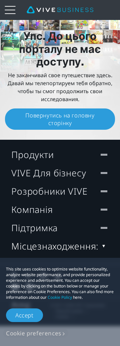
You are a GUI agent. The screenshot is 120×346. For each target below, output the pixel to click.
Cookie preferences (33, 333)
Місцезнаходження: (55, 246)
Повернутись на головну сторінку (59, 119)
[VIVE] (60, 10)
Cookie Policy (60, 297)
